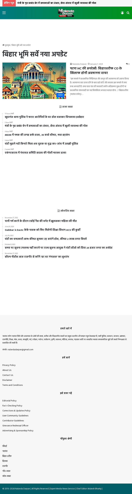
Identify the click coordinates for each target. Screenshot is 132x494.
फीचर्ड (4, 446)
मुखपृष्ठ (7, 45)
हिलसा (5, 461)
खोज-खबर (6, 476)
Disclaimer (7, 380)
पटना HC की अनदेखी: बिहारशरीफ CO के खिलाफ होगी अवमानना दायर (96, 71)
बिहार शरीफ (6, 456)
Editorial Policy (9, 401)
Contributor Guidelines (13, 420)
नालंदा (4, 451)
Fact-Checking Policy (12, 405)
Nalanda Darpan (79, 64)
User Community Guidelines (15, 415)
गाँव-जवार (6, 471)
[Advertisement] (66, 29)
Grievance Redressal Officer (15, 425)
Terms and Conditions (12, 385)
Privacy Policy (9, 365)
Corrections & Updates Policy (16, 410)
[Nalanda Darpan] (66, 13)
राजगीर (5, 466)
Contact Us (7, 375)
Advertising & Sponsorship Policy (17, 430)
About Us (6, 370)
